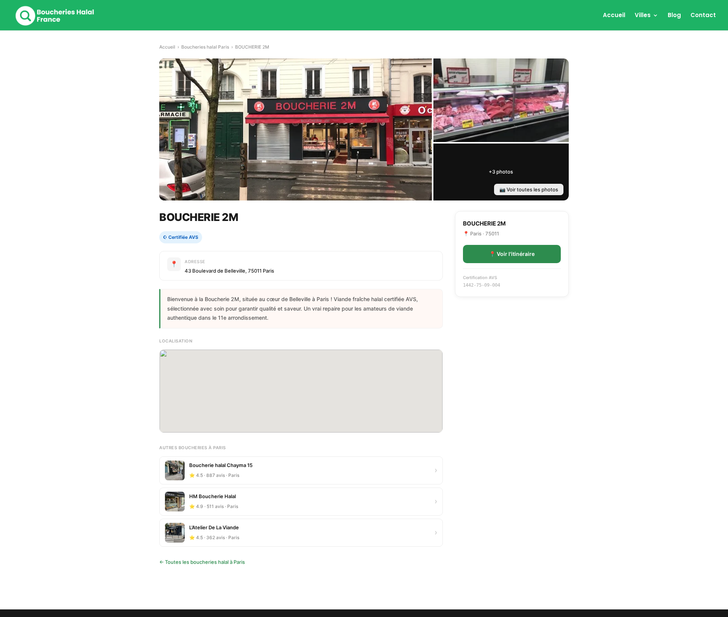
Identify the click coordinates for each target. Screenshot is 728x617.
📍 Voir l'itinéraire (512, 254)
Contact (703, 16)
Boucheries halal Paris (205, 47)
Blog (674, 16)
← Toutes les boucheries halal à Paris (202, 562)
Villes (643, 16)
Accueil (614, 16)
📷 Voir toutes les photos (528, 189)
